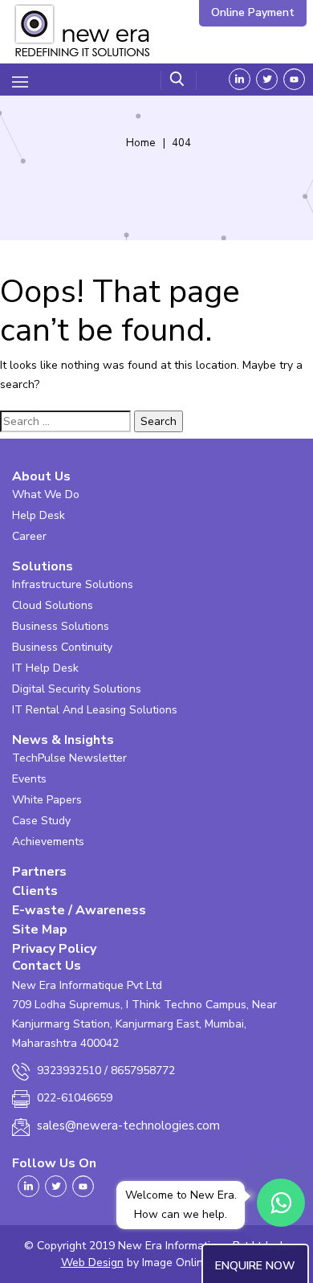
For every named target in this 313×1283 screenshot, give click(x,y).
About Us (41, 476)
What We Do (45, 494)
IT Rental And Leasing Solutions (94, 709)
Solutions (42, 566)
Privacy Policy (54, 949)
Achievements (48, 841)
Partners (39, 872)
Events (29, 779)
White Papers (47, 799)
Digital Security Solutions (76, 689)
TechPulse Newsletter (69, 758)
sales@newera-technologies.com (128, 1126)
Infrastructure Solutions (72, 584)
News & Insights (63, 740)
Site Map (39, 929)
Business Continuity (62, 647)
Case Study (41, 820)
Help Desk (38, 515)
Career (29, 536)
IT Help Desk (45, 668)
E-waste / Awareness (79, 910)
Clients (35, 891)
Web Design (92, 1262)
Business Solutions (60, 626)
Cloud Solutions (52, 605)
